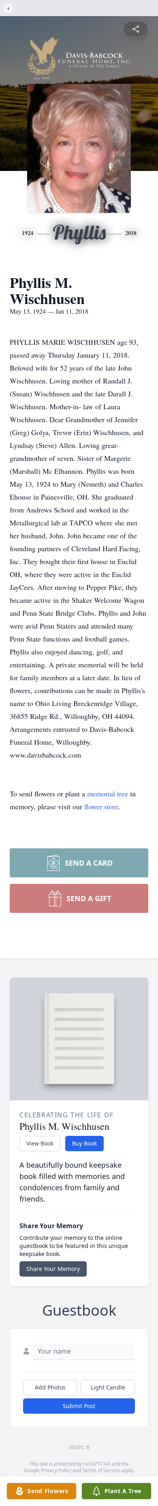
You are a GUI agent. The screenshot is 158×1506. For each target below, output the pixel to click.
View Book (39, 1143)
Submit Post (79, 1406)
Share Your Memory (53, 1269)
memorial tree (107, 793)
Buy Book (84, 1143)
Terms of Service (101, 1470)
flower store (101, 806)
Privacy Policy (56, 1470)
